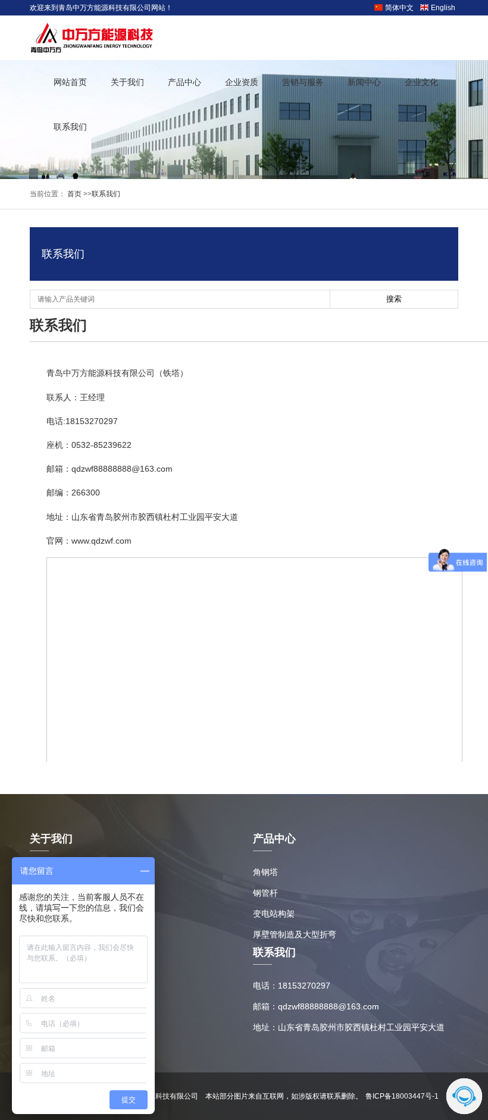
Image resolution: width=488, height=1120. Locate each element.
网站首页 (70, 82)
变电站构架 (274, 913)
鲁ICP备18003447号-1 (402, 1096)
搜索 (394, 298)
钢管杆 (265, 893)
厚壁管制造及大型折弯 (294, 934)
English (443, 8)
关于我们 (127, 82)
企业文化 (421, 82)
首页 (73, 194)
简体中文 (399, 8)
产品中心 (184, 82)
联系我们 (70, 126)
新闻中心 (364, 82)
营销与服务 (303, 82)
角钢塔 (265, 872)
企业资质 (241, 82)
